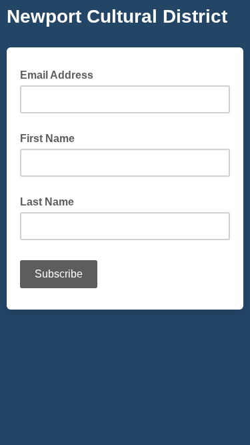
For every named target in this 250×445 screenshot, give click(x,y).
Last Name (47, 201)
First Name (47, 138)
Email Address (60, 74)
